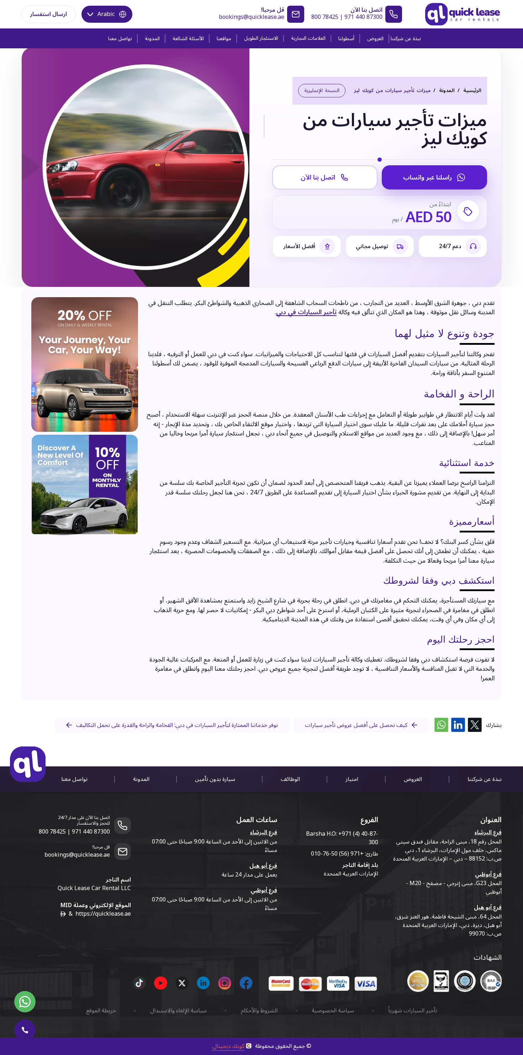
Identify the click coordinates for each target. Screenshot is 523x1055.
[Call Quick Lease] (25, 1030)
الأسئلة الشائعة (188, 38)
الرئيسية (472, 90)
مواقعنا (224, 38)
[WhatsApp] (441, 725)
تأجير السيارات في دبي (306, 312)
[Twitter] (475, 725)
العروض (375, 38)
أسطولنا (346, 38)
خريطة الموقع (101, 1011)
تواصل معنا (120, 38)
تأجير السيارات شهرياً (412, 1011)
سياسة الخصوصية (333, 1011)
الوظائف (290, 779)
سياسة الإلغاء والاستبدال (178, 1011)
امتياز (351, 779)
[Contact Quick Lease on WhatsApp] (25, 1001)
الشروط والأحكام (259, 1011)
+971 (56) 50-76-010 (337, 854)
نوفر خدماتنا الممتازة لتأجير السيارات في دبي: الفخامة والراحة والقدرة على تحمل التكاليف (177, 725)
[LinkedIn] (458, 725)
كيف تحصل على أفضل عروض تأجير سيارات (356, 725)
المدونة (152, 38)
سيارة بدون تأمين (215, 779)
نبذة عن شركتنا (406, 38)
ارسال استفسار (48, 14)
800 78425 (324, 17)
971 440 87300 (363, 17)
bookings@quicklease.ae (251, 17)
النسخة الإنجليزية (321, 90)
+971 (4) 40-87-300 (358, 838)
